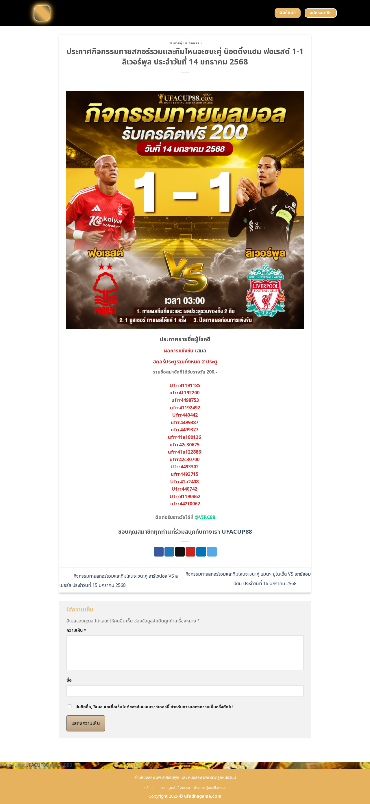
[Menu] (42, 13)
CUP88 (65, 765)
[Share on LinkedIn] (201, 552)
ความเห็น (76, 630)
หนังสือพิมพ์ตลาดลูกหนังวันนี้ (212, 778)
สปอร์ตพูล (170, 778)
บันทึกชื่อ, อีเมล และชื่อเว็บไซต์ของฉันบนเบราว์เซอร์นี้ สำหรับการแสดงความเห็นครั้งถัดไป (154, 707)
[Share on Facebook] (159, 552)
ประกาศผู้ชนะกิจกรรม (185, 43)
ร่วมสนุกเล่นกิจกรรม (175, 788)
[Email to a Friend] (180, 552)
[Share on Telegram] (212, 552)
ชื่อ (69, 680)
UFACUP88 (236, 532)
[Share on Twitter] (169, 552)
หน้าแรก (150, 788)
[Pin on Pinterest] (190, 552)
